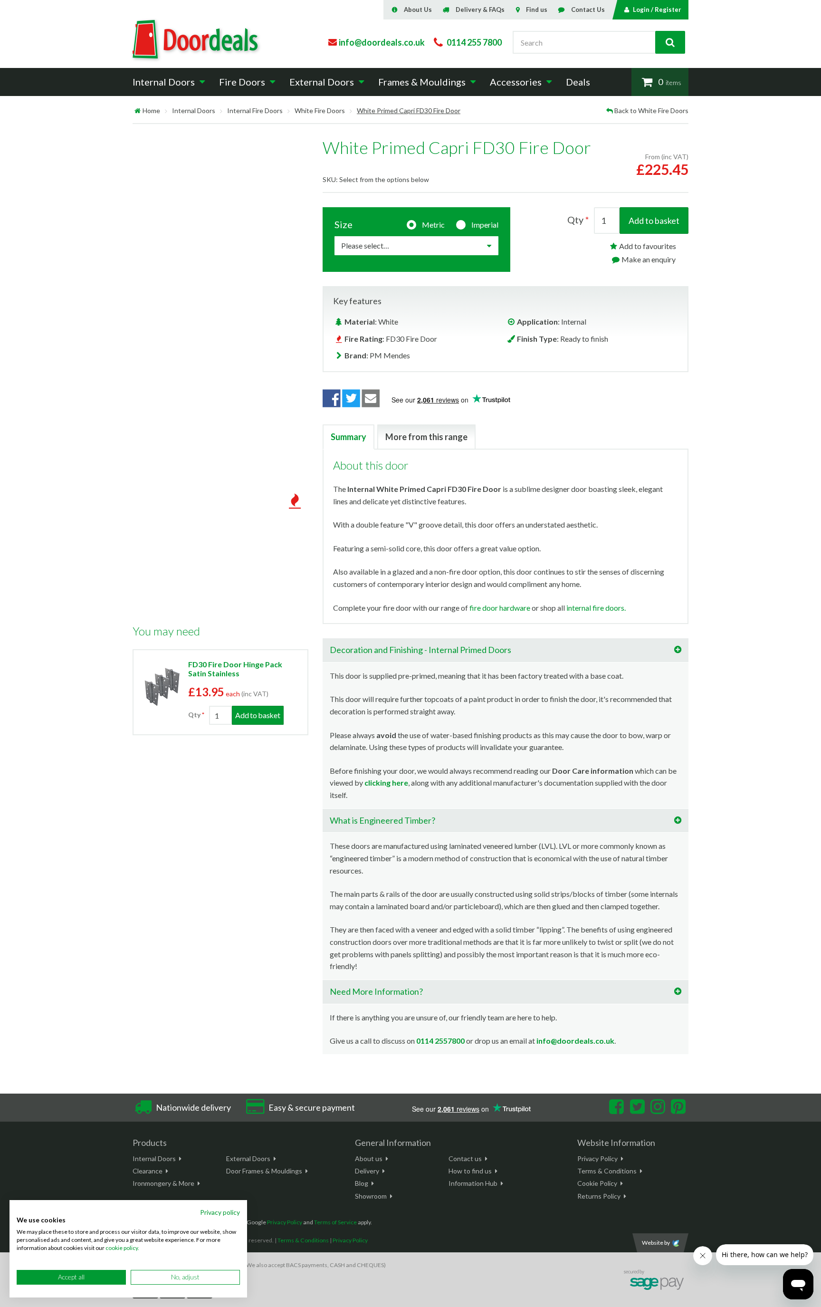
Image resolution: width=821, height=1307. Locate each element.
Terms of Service (335, 1222)
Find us (536, 9)
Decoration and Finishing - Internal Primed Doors (420, 649)
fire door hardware (499, 607)
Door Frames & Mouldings (264, 1171)
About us (368, 1158)
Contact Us (588, 9)
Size (343, 224)
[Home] (138, 110)
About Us (418, 9)
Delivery (367, 1171)
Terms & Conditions (607, 1171)
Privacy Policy (597, 1158)
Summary (348, 437)
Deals (578, 81)
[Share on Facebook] (332, 398)
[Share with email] (371, 398)
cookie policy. (122, 1247)
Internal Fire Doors (255, 110)
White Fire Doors (320, 110)
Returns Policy (599, 1196)
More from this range (426, 437)
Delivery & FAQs (480, 9)
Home (151, 110)
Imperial (484, 224)
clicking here (386, 782)
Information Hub (473, 1183)
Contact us (465, 1158)
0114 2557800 (440, 1040)
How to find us (470, 1171)
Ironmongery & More (163, 1183)
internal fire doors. (596, 607)
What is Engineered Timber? (382, 820)
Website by (656, 1242)
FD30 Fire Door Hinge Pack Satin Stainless (235, 669)
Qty (194, 715)
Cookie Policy (597, 1183)
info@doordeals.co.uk (575, 1040)
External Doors (248, 1158)
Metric (433, 224)
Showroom (371, 1196)
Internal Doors (193, 110)
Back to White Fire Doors (651, 110)
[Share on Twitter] (351, 398)
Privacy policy (220, 1212)
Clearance (147, 1171)
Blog (361, 1183)
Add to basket (654, 220)
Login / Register (657, 9)
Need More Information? (376, 991)
